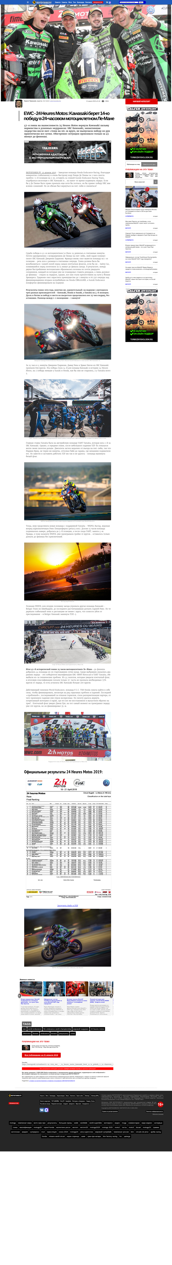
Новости (57, 2)
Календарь (80, 2)
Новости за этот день (149, 164)
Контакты (88, 2)
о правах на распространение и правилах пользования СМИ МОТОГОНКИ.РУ (52, 1080)
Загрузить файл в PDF (67, 905)
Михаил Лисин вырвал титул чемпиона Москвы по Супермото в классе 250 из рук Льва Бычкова (141, 211)
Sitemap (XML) (95, 1096)
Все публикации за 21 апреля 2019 (41, 1055)
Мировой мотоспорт (141, 101)
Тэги (74, 2)
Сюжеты (64, 2)
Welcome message (158, 1114)
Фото (70, 2)
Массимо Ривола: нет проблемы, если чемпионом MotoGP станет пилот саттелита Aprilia (139, 223)
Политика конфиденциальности (154, 1111)
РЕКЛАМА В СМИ (97, 2)
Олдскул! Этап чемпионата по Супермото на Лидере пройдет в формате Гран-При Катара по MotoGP (141, 235)
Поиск (67, 1096)
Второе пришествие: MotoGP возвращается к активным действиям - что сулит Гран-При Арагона (140, 247)
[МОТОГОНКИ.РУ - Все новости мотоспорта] (42, 3)
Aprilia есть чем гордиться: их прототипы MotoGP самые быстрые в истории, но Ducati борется (140, 279)
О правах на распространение (110, 1111)
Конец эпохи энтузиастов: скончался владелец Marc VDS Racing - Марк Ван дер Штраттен (146, 175)
